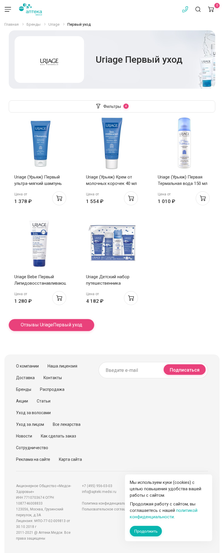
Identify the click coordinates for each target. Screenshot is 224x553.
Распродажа (52, 389)
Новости (24, 436)
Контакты (52, 377)
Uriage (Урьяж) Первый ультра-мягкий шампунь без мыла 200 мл (38, 183)
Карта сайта (70, 459)
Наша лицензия (62, 366)
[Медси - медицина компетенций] (30, 9)
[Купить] (59, 198)
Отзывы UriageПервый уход (51, 325)
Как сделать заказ (58, 436)
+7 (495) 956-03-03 (97, 486)
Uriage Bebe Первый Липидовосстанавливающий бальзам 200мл (43, 283)
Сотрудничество (32, 447)
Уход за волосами (33, 412)
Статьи (43, 401)
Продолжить (146, 531)
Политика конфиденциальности (108, 503)
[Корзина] (210, 9)
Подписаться (185, 370)
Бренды (23, 389)
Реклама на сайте (33, 459)
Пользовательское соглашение (108, 509)
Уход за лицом (30, 424)
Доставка (25, 377)
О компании (27, 366)
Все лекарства (66, 424)
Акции (22, 401)
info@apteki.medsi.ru (99, 492)
